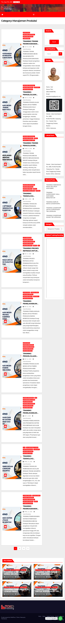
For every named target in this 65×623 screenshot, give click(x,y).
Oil (38, 245)
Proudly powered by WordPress (8, 617)
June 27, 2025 (28, 148)
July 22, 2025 (28, 46)
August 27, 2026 (9, 576)
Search (48, 31)
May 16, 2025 (28, 306)
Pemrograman (26, 38)
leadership (38, 587)
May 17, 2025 (28, 253)
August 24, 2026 (41, 594)
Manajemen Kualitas (27, 239)
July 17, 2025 (28, 97)
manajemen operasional (28, 34)
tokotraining (20, 576)
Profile (54, 619)
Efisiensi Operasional (28, 344)
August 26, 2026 (41, 576)
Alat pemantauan (27, 237)
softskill (55, 587)
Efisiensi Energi (34, 292)
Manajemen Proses (27, 188)
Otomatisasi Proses (27, 503)
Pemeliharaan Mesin (27, 89)
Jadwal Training (50, 616)
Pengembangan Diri (14, 587)
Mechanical (37, 87)
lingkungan (36, 449)
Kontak (56, 616)
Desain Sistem (26, 32)
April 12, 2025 (28, 511)
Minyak (35, 138)
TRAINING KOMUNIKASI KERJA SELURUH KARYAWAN (53, 186)
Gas (36, 397)
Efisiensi (6, 587)
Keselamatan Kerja (27, 401)
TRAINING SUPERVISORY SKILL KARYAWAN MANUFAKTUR (46, 574)
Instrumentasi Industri (28, 346)
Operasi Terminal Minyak (28, 140)
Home (39, 616)
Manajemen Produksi (28, 36)
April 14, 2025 (28, 461)
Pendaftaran (49, 619)
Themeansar (4, 618)
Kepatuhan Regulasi (27, 449)
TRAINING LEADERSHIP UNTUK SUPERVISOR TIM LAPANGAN (53, 209)
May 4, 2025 (27, 416)
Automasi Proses (27, 495)
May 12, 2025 (28, 359)
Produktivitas (23, 587)
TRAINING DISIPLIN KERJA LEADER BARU (16, 590)
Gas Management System (29, 399)
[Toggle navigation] (33, 14)
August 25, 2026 (9, 594)
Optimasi (38, 190)
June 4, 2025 (28, 199)
